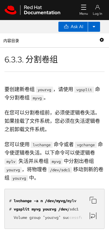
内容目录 (11, 40)
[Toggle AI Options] (94, 27)
